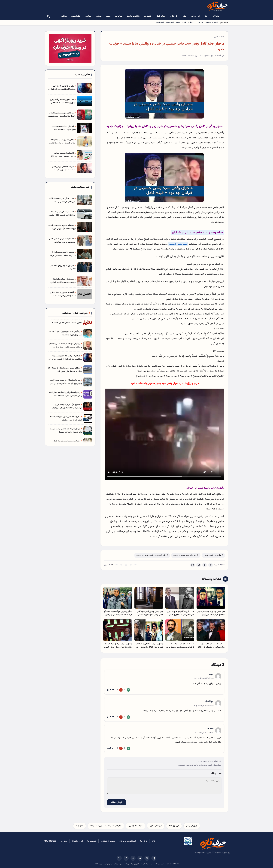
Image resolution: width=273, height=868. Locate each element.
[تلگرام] (140, 858)
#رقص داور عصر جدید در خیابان (185, 555)
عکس (184, 16)
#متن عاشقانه (181, 22)
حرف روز (64, 841)
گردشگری (173, 16)
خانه (222, 36)
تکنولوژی (147, 16)
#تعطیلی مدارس (212, 22)
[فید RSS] (119, 858)
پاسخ (109, 689)
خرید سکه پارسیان (135, 825)
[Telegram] (198, 565)
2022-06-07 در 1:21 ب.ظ (203, 732)
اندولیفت (79, 825)
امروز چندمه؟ (77, 841)
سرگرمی (88, 16)
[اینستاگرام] (133, 858)
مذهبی (99, 16)
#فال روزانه (170, 22)
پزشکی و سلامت (133, 16)
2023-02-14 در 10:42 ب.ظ (203, 678)
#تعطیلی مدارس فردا (195, 22)
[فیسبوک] (126, 858)
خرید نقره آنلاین (156, 825)
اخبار (206, 16)
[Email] (192, 565)
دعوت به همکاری (108, 841)
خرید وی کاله (174, 825)
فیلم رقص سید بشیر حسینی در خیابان (197, 232)
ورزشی (64, 16)
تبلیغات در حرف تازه (127, 841)
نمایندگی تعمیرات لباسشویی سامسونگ (105, 825)
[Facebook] (204, 565)
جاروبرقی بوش (191, 825)
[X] (210, 565)
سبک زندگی (160, 16)
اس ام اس (195, 16)
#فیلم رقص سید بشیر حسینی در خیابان (152, 555)
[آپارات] (153, 858)
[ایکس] (146, 858)
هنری (108, 16)
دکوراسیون (75, 16)
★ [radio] (116, 565)
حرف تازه (216, 16)
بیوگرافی (118, 16)
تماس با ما (91, 841)
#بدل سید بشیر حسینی (213, 555)
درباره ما (143, 841)
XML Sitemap (50, 841)
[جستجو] (48, 16)
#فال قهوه (160, 22)
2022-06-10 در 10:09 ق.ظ (203, 705)
